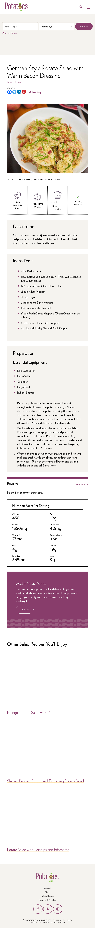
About (47, 891)
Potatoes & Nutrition (47, 899)
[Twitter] (14, 92)
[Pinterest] (24, 92)
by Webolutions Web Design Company (47, 922)
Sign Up (25, 609)
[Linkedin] (19, 92)
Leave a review (81, 484)
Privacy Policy (64, 920)
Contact (47, 887)
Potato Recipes (47, 895)
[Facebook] (9, 92)
